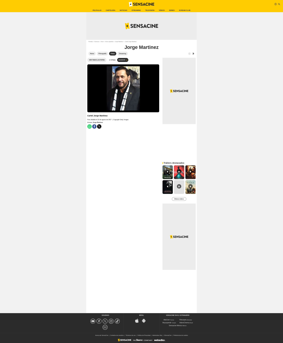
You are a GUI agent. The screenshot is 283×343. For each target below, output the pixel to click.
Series (172, 10)
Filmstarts (183, 320)
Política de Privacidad (144, 335)
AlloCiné (166, 320)
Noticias (123, 10)
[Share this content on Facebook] (94, 126)
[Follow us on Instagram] (111, 321)
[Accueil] (141, 4)
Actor (102, 41)
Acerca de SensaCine (101, 335)
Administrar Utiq (157, 335)
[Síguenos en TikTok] (117, 321)
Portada (90, 41)
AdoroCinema (184, 323)
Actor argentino (109, 41)
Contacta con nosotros (117, 335)
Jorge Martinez (119, 41)
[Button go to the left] (189, 53)
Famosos (96, 41)
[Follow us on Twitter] (105, 321)
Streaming (136, 10)
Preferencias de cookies (180, 335)
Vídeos (162, 10)
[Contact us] (105, 327)
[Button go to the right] (193, 53)
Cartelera (110, 10)
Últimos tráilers (179, 199)
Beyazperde (167, 323)
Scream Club (184, 10)
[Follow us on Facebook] (99, 321)
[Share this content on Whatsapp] (89, 126)
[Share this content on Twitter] (99, 126)
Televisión (149, 10)
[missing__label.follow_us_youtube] (93, 321)
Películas (97, 10)
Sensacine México (175, 325)
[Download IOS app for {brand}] (138, 321)
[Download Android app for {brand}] (145, 321)
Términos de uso (131, 335)
